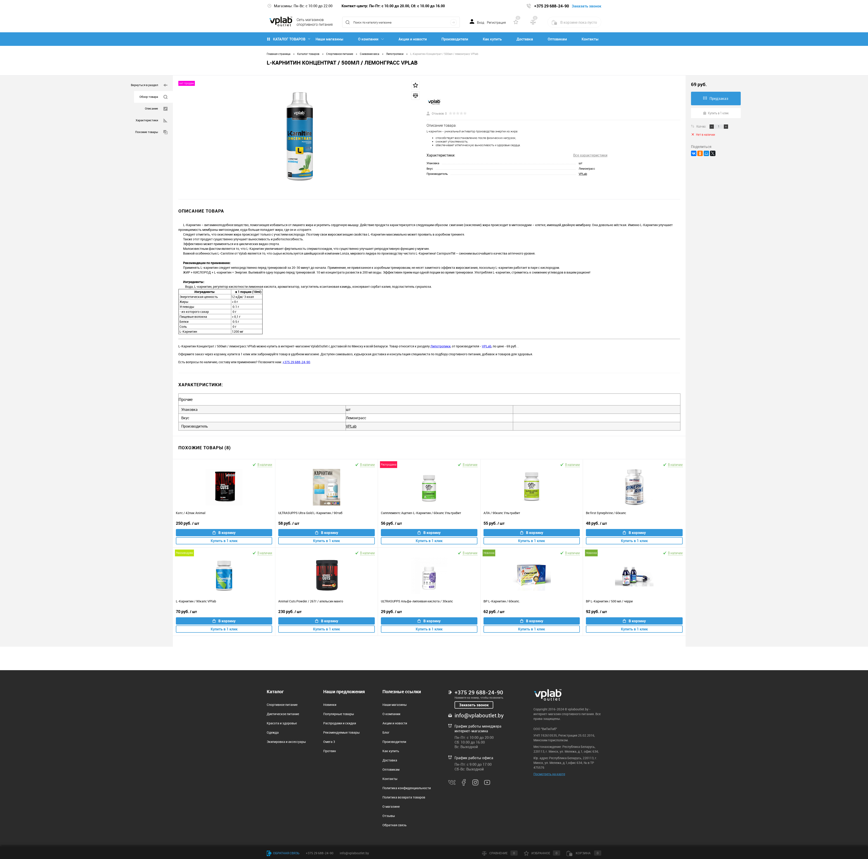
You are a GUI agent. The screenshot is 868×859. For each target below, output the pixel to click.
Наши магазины (329, 39)
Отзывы (388, 816)
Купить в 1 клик (224, 540)
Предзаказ (719, 98)
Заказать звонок (474, 704)
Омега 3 (329, 742)
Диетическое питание (283, 714)
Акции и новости (413, 39)
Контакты (590, 39)
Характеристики (147, 120)
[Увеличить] (299, 137)
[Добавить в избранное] (415, 85)
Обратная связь (394, 825)
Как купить (492, 39)
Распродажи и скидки (339, 723)
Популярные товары (338, 714)
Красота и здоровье (282, 723)
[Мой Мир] (706, 153)
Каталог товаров (289, 39)
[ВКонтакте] (693, 153)
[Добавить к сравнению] (415, 95)
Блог (385, 732)
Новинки (329, 704)
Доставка (525, 39)
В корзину (227, 532)
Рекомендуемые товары (341, 732)
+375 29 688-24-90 (296, 362)
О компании (368, 39)
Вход (480, 22)
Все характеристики (590, 155)
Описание (151, 108)
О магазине (391, 806)
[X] (712, 153)
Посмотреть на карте (549, 774)
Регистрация (496, 22)
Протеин (329, 751)
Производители (454, 39)
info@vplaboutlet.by (479, 715)
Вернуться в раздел (144, 85)
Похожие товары (146, 132)
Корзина (587, 853)
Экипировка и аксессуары (286, 742)
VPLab (583, 174)
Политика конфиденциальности (406, 788)
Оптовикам (557, 39)
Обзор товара (148, 97)
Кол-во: (701, 126)
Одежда (273, 732)
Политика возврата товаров (403, 797)
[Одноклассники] (700, 153)
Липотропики (440, 346)
